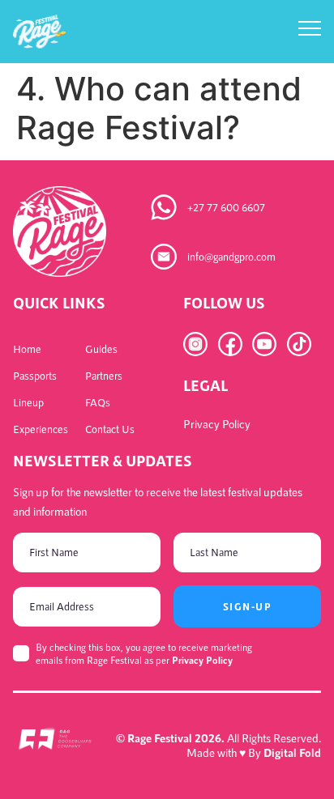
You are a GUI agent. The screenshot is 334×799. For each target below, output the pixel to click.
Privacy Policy (202, 659)
